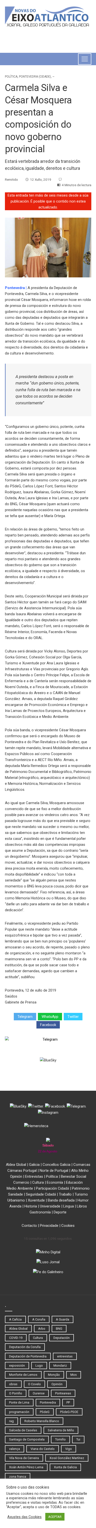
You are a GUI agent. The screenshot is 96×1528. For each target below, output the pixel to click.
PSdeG (44, 1412)
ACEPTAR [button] (55, 1517)
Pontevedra (15, 288)
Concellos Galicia (56, 1164)
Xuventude (36, 1200)
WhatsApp (50, 1016)
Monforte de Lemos (23, 1375)
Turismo (81, 1194)
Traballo (65, 1194)
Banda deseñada (61, 1200)
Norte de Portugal (54, 1170)
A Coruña (38, 1319)
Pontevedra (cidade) (35, 76)
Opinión (16, 1176)
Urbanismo (16, 1200)
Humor (83, 1200)
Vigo (68, 1449)
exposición (17, 1365)
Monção (54, 1375)
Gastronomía (40, 1212)
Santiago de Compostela (27, 1439)
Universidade (50, 1206)
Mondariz (60, 1365)
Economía (55, 1182)
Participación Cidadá (52, 1188)
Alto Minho (80, 1170)
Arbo (41, 1328)
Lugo (39, 1365)
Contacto (29, 1225)
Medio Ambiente (20, 1188)
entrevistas (65, 1356)
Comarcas (81, 1164)
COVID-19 (15, 1338)
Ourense (39, 1393)
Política (11, 76)
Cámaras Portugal (22, 1170)
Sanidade (15, 1194)
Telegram (24, 1016)
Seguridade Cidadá (41, 1194)
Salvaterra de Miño (61, 1430)
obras (13, 1384)
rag (11, 1421)
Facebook (48, 1025)
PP (68, 1402)
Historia (30, 1206)
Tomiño (60, 1439)
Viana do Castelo (43, 1449)
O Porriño (15, 1393)
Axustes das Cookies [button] (24, 1517)
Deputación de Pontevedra (28, 1356)
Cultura (38, 1182)
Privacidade (49, 1225)
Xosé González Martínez (66, 1458)
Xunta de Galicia (65, 1467)
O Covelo (34, 1384)
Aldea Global (16, 1164)
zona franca (17, 1476)
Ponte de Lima (19, 1402)
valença (14, 1449)
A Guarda (62, 1319)
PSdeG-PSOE (69, 1412)
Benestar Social (73, 1176)
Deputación (61, 1338)
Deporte (60, 1212)
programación (19, 1412)
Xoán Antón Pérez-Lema (26, 1467)
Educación (74, 1182)
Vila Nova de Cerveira (24, 1458)
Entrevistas (34, 1176)
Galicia (34, 1164)
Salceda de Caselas (23, 1430)
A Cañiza (15, 1319)
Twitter (73, 1016)
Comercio (21, 1182)
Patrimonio (81, 1188)
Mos (73, 1375)
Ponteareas (63, 1393)
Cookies (68, 1225)
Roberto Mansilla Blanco (41, 1421)
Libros (82, 1206)
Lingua (68, 1206)
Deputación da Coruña (25, 1347)
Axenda (15, 1206)
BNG (59, 1328)
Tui (78, 1439)
